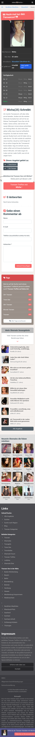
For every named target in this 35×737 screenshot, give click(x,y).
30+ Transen (17, 305)
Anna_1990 (28, 455)
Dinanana (17, 497)
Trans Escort (12, 164)
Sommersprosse (6, 483)
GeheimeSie (6, 497)
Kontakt (17, 669)
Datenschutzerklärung (8, 685)
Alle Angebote (17, 429)
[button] (17, 34)
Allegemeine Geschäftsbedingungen (12, 681)
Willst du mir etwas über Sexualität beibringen (18, 389)
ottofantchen (29, 497)
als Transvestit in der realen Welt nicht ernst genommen (20, 420)
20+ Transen (12, 168)
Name (5, 218)
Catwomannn (17, 469)
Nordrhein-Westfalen (12, 7)
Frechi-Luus (6, 469)
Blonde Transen (17, 310)
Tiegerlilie (29, 469)
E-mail (5, 227)
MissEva (17, 483)
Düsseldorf (24, 7)
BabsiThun (6, 455)
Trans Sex (17, 300)
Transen (17, 314)
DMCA (3, 678)
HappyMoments (29, 483)
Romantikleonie (17, 455)
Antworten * (7, 244)
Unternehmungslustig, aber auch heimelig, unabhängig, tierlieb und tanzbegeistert (19, 349)
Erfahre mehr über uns (17, 665)
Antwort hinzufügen (23, 266)
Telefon (16, 235)
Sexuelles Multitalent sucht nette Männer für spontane (19, 399)
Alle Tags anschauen (18, 321)
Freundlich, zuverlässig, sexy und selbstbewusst (20, 410)
